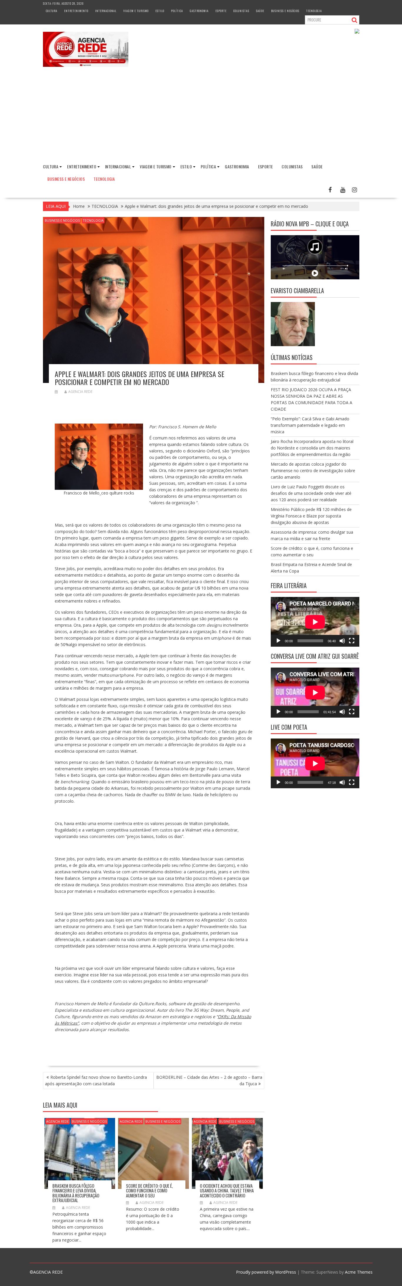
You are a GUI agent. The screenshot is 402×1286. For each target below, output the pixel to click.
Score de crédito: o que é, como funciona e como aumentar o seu (149, 1190)
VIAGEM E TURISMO (136, 11)
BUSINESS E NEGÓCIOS (285, 11)
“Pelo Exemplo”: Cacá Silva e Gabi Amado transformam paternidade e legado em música (310, 425)
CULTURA (51, 11)
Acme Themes (359, 1272)
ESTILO (159, 11)
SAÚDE (260, 11)
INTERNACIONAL (106, 11)
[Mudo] (342, 641)
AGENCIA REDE (80, 391)
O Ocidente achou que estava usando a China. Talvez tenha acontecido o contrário (227, 1190)
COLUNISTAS (241, 11)
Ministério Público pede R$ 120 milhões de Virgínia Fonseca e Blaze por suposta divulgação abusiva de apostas (311, 516)
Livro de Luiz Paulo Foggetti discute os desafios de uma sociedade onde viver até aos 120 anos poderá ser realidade (311, 493)
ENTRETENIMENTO (76, 11)
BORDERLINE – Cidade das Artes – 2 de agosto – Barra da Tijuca (209, 1080)
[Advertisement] (201, 115)
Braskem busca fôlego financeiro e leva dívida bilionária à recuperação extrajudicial (75, 1193)
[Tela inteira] (352, 641)
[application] (315, 622)
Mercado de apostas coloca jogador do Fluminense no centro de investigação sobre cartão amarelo (313, 470)
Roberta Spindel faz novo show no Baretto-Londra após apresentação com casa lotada (96, 1080)
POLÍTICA (177, 11)
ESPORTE (221, 11)
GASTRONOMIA (199, 11)
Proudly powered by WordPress (266, 1272)
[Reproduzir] (278, 641)
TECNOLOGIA (314, 11)
